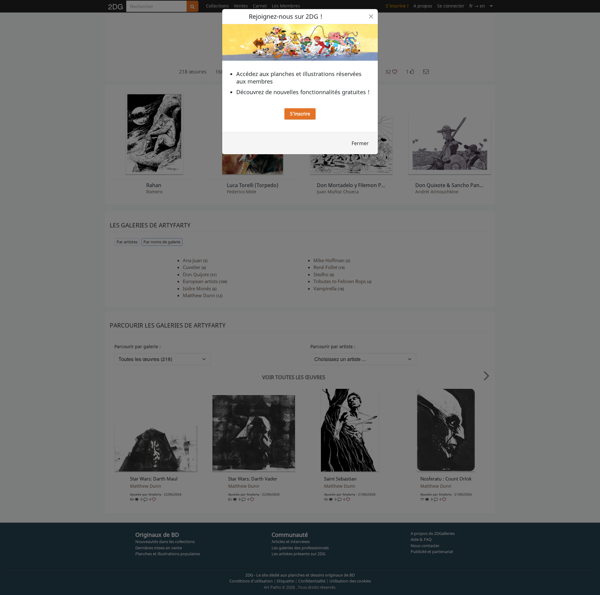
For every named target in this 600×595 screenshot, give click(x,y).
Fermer (360, 143)
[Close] (371, 16)
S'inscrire (300, 113)
